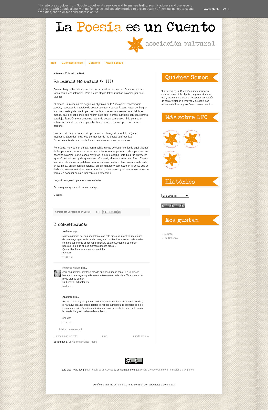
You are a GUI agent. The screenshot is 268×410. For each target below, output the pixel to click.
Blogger (170, 384)
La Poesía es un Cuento (100, 369)
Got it (226, 8)
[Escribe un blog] (108, 212)
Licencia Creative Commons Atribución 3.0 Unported (166, 369)
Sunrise (168, 234)
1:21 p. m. (67, 322)
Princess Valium (71, 267)
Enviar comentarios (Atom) (83, 341)
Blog (53, 62)
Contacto (94, 62)
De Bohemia (171, 238)
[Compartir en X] (112, 212)
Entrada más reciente (66, 336)
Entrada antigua (140, 336)
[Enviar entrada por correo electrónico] (97, 212)
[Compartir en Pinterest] (119, 212)
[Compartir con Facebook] (116, 212)
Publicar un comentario (70, 329)
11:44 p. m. (68, 257)
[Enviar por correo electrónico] (104, 212)
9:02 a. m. (67, 286)
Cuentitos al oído (72, 62)
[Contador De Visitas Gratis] (173, 207)
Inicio (104, 336)
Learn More (211, 8)
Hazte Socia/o (114, 62)
